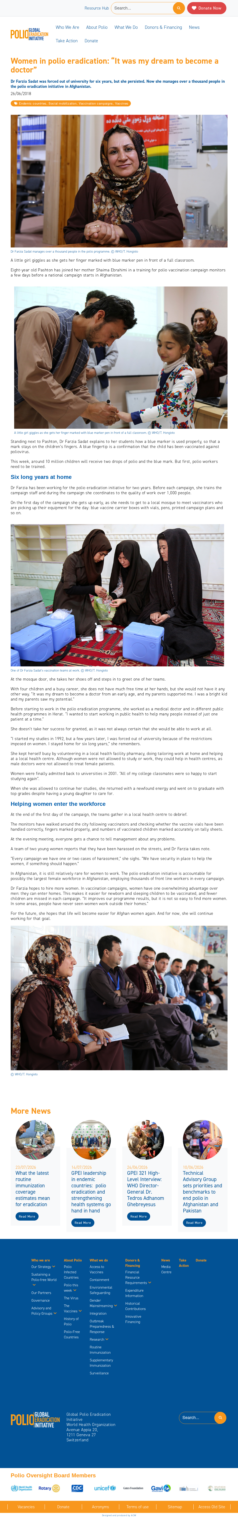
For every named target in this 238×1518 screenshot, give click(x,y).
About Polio (97, 27)
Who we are (67, 27)
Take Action (67, 41)
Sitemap (175, 1507)
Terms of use (137, 1507)
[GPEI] (35, 1419)
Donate (91, 41)
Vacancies (26, 1507)
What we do (126, 27)
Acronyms (100, 1507)
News (194, 27)
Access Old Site (211, 1507)
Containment (99, 1279)
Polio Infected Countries (71, 1272)
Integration (98, 1313)
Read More (27, 1216)
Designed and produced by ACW (119, 1515)
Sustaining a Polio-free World (43, 1277)
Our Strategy (41, 1266)
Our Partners (41, 1292)
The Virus (71, 1298)
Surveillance (99, 1373)
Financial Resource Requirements (136, 1277)
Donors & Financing (163, 27)
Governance (40, 1300)
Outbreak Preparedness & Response (102, 1326)
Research (97, 1339)
